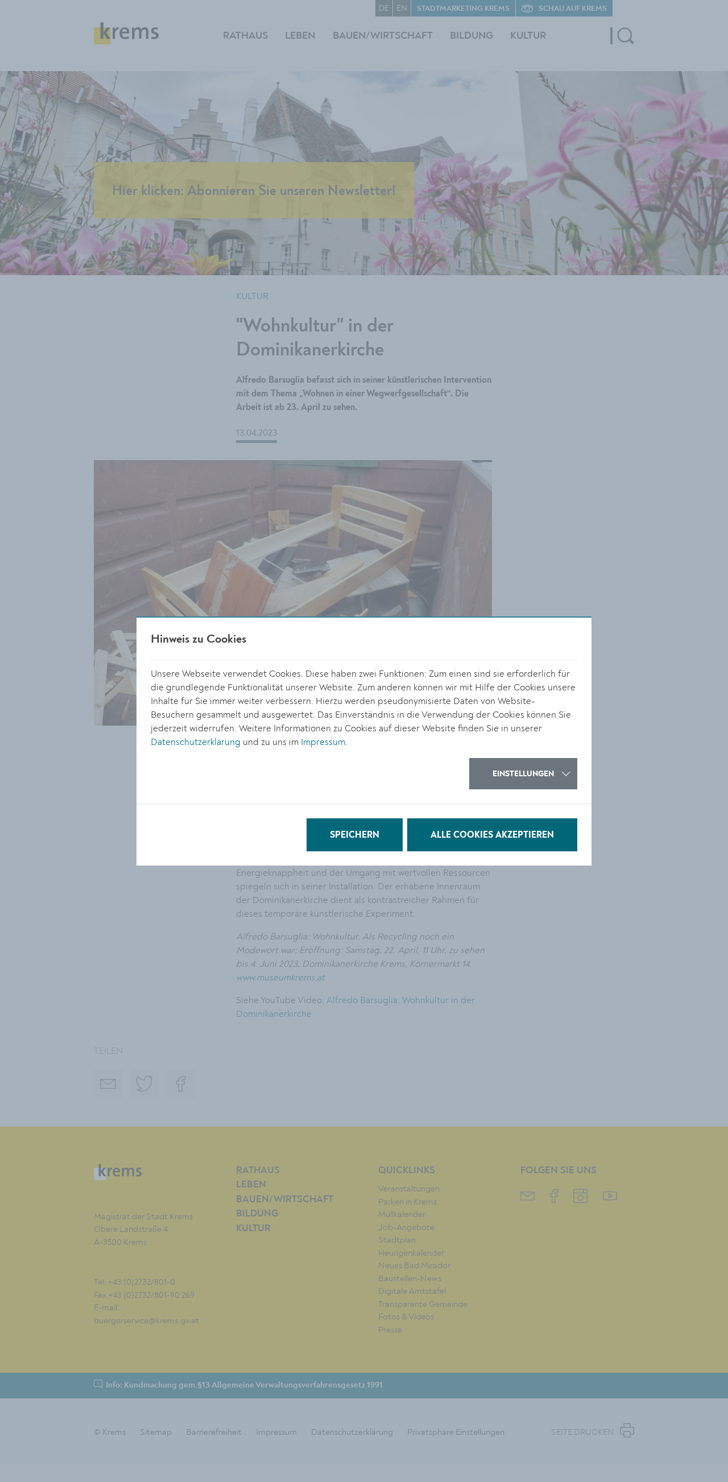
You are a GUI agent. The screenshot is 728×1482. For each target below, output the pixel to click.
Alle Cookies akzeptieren (492, 835)
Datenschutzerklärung (196, 742)
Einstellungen (523, 774)
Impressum (323, 742)
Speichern (354, 835)
